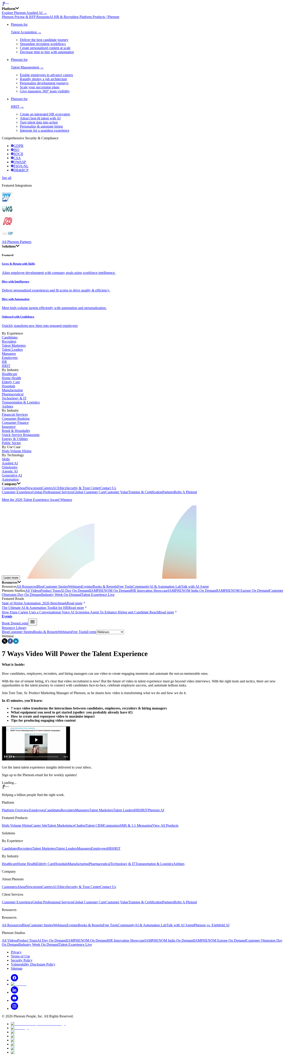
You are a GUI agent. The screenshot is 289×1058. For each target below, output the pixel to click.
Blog (40, 586)
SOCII (18, 154)
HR (4, 362)
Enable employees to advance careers (46, 75)
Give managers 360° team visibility (45, 91)
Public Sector (11, 443)
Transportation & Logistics (21, 402)
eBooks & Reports (104, 586)
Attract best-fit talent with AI (40, 118)
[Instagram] (14, 1008)
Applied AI (10, 463)
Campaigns (112, 825)
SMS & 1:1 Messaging (136, 825)
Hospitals (8, 386)
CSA (17, 158)
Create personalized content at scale (45, 48)
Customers (9, 488)
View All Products (165, 825)
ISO (16, 150)
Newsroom (34, 488)
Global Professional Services (53, 492)
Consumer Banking (16, 418)
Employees (10, 358)
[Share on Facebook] (10, 643)
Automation (10, 479)
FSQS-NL (21, 166)
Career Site (39, 825)
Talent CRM (95, 825)
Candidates (10, 337)
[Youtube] (14, 1000)
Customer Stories (56, 586)
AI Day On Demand (75, 590)
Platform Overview (15, 810)
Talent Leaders (12, 349)
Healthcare (9, 374)
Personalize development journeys (44, 83)
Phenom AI (156, 810)
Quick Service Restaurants (21, 435)
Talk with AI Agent (195, 586)
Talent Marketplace (61, 825)
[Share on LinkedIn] (16, 643)
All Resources (26, 586)
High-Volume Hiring (16, 451)
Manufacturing (12, 390)
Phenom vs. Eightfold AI (211, 925)
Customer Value (116, 492)
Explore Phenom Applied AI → (24, 13)
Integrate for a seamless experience (44, 130)
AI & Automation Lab (165, 586)
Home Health (11, 378)
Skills (6, 459)
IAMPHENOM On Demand (110, 590)
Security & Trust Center (83, 488)
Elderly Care (11, 382)
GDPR (18, 146)
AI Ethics (59, 488)
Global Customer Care (89, 492)
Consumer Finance (15, 423)
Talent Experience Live (97, 595)
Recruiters (9, 341)
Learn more (11, 577)
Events (86, 586)
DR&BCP (21, 170)
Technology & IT (14, 398)
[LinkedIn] (14, 992)
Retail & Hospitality (16, 431)
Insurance (9, 427)
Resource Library (14, 628)
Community (141, 586)
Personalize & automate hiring (41, 126)
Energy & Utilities (15, 439)
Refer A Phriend (185, 492)
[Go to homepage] (144, 4)
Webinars (74, 586)
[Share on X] (4, 643)
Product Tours (50, 590)
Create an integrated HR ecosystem (45, 114)
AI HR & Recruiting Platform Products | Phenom (84, 17)
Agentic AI (10, 471)
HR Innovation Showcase (149, 590)
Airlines (7, 406)
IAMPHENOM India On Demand (192, 590)
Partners (168, 492)
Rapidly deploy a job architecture (43, 79)
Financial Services (15, 414)
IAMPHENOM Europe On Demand (243, 590)
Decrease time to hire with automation (47, 52)
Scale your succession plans (39, 87)
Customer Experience (17, 492)
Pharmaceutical (12, 394)
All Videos (32, 590)
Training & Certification (145, 492)
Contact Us (108, 488)
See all (6, 178)
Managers (9, 354)
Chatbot (80, 825)
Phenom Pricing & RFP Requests (25, 17)
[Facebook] (14, 980)
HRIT (6, 366)
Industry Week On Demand (61, 595)
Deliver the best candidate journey (44, 40)
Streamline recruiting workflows (43, 44)
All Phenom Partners (16, 242)
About (21, 488)
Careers (47, 488)
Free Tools (125, 586)
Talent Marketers (14, 345)
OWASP (20, 162)
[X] (18, 984)
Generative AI (12, 475)
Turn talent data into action (39, 122)
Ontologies (9, 467)
